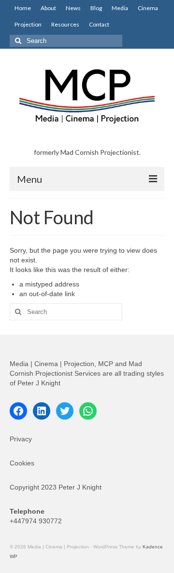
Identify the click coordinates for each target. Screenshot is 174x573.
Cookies (22, 463)
